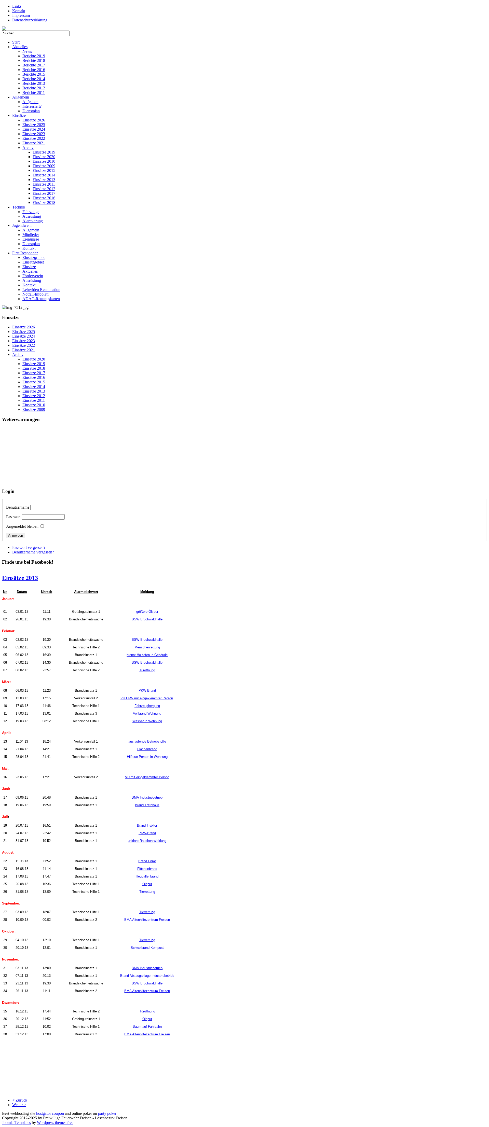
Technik (18, 207)
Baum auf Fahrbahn (147, 1026)
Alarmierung (32, 221)
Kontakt (18, 11)
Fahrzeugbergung (147, 706)
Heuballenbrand (147, 876)
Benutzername (17, 507)
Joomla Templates (16, 1122)
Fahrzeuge (30, 212)
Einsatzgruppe (33, 257)
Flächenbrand (147, 749)
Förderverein (32, 276)
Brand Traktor (147, 825)
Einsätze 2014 (44, 175)
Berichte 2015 (33, 74)
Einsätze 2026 (33, 120)
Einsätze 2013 (44, 179)
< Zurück (19, 1100)
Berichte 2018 (33, 60)
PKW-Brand (147, 690)
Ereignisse (30, 239)
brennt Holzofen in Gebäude (147, 655)
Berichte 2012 (33, 88)
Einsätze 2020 (44, 157)
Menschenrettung (147, 647)
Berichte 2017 (33, 65)
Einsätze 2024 (33, 129)
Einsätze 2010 (44, 161)
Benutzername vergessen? (33, 552)
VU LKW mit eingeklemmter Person (146, 698)
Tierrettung (147, 892)
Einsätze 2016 (44, 198)
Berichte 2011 (33, 92)
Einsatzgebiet (33, 262)
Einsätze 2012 (44, 189)
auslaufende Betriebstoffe (147, 741)
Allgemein (20, 97)
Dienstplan (31, 111)
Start (16, 42)
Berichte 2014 (33, 79)
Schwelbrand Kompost (147, 948)
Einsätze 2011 (44, 184)
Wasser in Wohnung (147, 721)
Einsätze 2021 (33, 143)
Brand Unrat (147, 861)
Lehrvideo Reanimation (41, 289)
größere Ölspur (147, 612)
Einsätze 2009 (44, 166)
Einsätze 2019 (44, 152)
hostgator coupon (50, 1113)
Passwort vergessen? (28, 547)
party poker (107, 1113)
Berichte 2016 (33, 69)
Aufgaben (30, 102)
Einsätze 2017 (44, 193)
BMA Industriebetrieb (147, 797)
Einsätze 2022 (33, 138)
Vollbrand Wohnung (147, 713)
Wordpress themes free (55, 1122)
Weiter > (19, 1105)
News (27, 51)
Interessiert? (32, 106)
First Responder (25, 253)
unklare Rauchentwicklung (147, 841)
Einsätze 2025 (33, 124)
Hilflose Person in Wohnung (147, 757)
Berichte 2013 (33, 83)
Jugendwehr (22, 225)
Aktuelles (20, 47)
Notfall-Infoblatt (35, 294)
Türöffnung (147, 670)
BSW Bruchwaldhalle (147, 619)
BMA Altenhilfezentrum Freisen (147, 920)
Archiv (28, 147)
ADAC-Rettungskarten (41, 299)
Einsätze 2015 (44, 170)
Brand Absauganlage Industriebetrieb (147, 976)
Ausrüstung (31, 216)
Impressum (21, 15)
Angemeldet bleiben (22, 526)
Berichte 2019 (33, 56)
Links (16, 6)
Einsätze (19, 115)
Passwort (13, 516)
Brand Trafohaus (147, 805)
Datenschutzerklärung (29, 20)
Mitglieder (30, 234)
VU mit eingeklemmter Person (147, 777)
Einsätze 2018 (44, 202)
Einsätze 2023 (33, 134)
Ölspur (147, 884)
